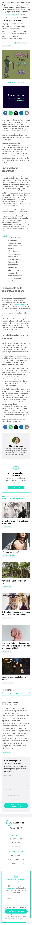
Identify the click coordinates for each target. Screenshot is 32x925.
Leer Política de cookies (21, 17)
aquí (20, 916)
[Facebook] (10, 828)
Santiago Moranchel (9, 555)
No (10, 17)
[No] (30, 10)
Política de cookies (16, 863)
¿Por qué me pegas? (10, 552)
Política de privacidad (16, 859)
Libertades (8, 46)
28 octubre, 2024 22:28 (14, 705)
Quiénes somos (16, 839)
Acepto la (16, 907)
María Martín (7, 586)
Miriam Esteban (21, 43)
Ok (6, 17)
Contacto (16, 847)
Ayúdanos (16, 843)
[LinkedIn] (17, 828)
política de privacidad (19, 907)
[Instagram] (21, 828)
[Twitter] (14, 828)
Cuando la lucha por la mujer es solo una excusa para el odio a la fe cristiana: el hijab (16, 645)
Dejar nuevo (16, 694)
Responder (6, 752)
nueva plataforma (19, 304)
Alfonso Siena (7, 618)
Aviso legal (16, 855)
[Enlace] (16, 823)
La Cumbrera (7, 527)
